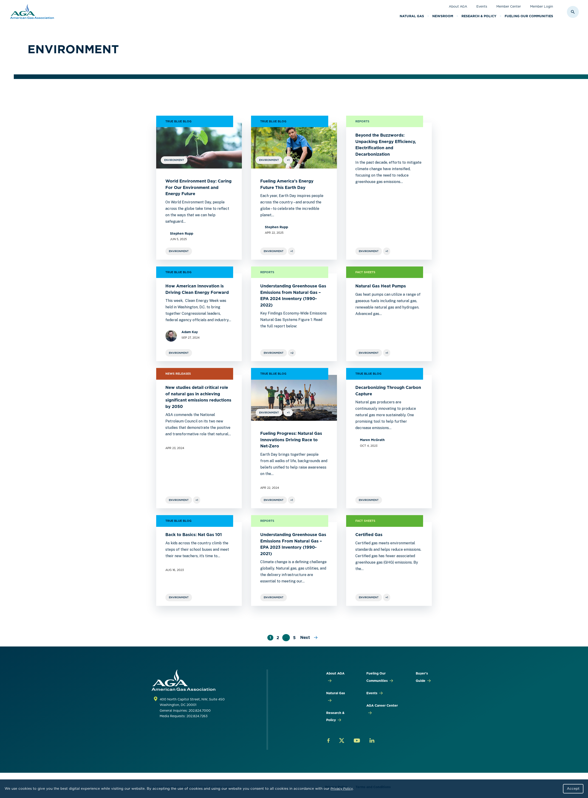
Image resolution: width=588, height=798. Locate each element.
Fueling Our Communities (529, 16)
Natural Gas (412, 16)
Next (305, 637)
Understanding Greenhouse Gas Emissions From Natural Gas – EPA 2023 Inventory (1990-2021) (293, 544)
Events (481, 6)
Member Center (508, 6)
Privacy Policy (342, 788)
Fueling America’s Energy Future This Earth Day (287, 184)
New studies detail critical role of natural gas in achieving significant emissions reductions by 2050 (198, 397)
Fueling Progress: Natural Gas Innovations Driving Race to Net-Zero (291, 439)
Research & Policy (478, 16)
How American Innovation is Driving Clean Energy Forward (197, 289)
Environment (179, 251)
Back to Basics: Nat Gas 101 (193, 534)
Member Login (541, 6)
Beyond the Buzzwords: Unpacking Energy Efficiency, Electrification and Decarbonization (385, 145)
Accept (573, 789)
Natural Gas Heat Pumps (380, 286)
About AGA (458, 6)
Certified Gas (368, 534)
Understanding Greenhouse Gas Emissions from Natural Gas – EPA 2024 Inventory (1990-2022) (293, 295)
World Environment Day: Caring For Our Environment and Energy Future (198, 187)
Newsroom (442, 16)
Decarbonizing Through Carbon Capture (388, 390)
